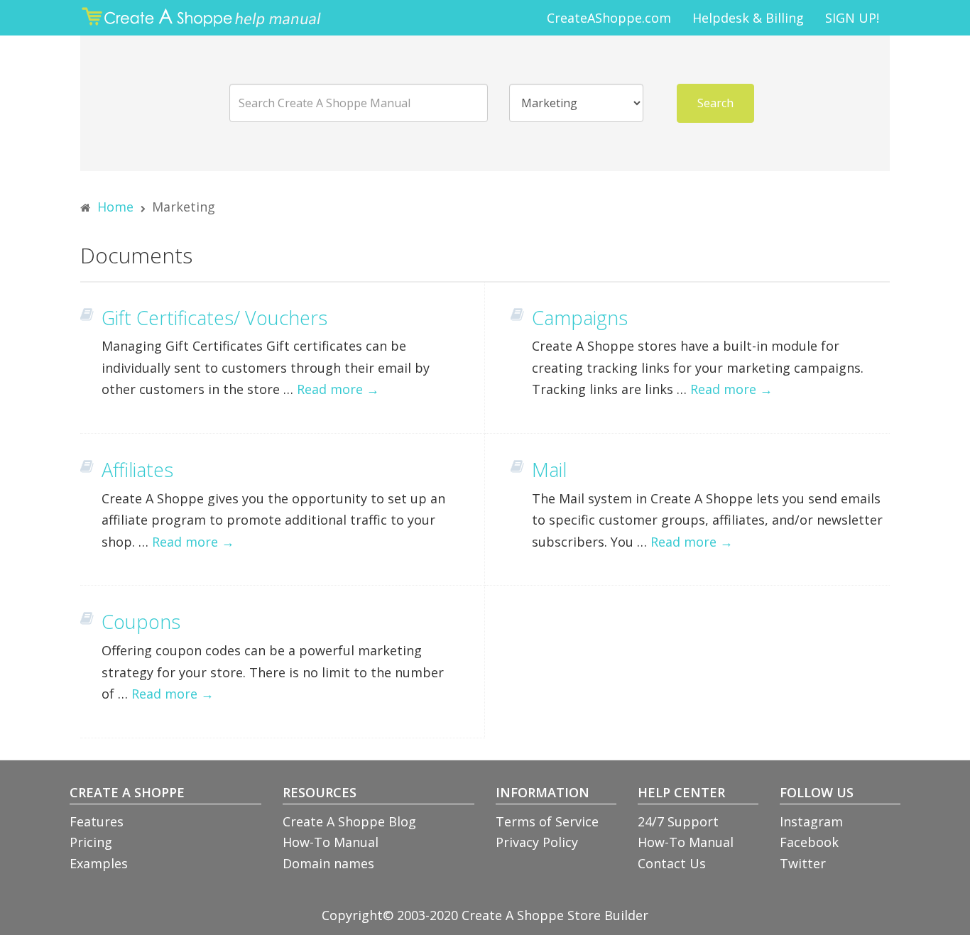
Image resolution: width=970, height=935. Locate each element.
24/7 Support (678, 821)
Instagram (811, 821)
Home (115, 206)
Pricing (91, 842)
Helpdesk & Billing (748, 17)
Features (97, 821)
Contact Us (672, 863)
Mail (549, 470)
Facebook (809, 842)
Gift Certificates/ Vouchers (214, 318)
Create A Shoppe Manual (204, 17)
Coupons (141, 622)
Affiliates (137, 470)
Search (715, 103)
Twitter (803, 863)
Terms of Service (547, 821)
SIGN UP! (852, 17)
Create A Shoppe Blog (349, 821)
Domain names (328, 863)
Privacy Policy (537, 842)
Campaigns (580, 318)
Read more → (338, 389)
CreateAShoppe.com (609, 17)
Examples (99, 863)
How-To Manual (330, 842)
